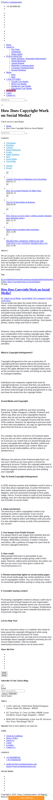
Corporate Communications (22, 68)
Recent (9, 168)
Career (9, 93)
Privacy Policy (12, 738)
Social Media (11, 159)
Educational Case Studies (21, 88)
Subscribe (12, 694)
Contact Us (10, 95)
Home (8, 45)
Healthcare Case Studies (21, 86)
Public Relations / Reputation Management (28, 58)
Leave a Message (26, 798)
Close (4, 694)
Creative (9, 147)
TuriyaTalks (11, 91)
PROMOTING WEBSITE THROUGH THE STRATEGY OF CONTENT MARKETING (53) (26, 242)
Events (9, 152)
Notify (4, 673)
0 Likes (49, 298)
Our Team (15, 49)
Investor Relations (18, 70)
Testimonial (16, 52)
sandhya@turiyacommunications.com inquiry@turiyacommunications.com (21, 765)
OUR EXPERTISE (14, 56)
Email (3, 688)
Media (8, 72)
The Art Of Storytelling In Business (20, 202)
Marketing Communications (22, 65)
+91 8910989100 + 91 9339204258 (13, 758)
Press (13, 75)
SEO (8, 157)
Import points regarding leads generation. (22, 229)
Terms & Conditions (14, 736)
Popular (9, 166)
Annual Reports (17, 63)
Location (9, 745)
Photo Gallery (17, 54)
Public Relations (12, 154)
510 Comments (39, 298)
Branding (10, 145)
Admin (7, 298)
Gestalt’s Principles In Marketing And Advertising (26, 179)
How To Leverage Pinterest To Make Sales (23, 191)
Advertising (11, 143)
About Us (10, 47)
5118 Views (6, 301)
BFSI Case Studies (19, 84)
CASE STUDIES (13, 79)
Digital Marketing (18, 61)
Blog (13, 77)
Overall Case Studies (19, 81)
